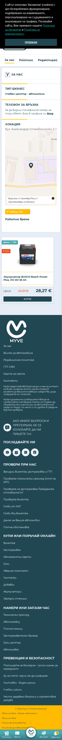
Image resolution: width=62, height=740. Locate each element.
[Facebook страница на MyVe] (7, 455)
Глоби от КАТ (12, 506)
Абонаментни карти (17, 556)
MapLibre (12, 198)
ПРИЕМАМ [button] (31, 42)
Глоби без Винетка (15, 513)
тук (29, 434)
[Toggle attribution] (53, 198)
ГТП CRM (9, 366)
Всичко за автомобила (18, 353)
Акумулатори (12, 591)
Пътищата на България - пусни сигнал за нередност (30, 667)
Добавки (8, 584)
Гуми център (12, 642)
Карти (17, 737)
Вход (50, 113)
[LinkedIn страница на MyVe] (25, 455)
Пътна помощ (12, 628)
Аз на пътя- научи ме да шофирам (25, 675)
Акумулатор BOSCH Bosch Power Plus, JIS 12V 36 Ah (25, 278)
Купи (27, 299)
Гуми (6, 563)
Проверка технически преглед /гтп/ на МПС (29, 480)
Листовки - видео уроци (19, 682)
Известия (55, 735)
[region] (31, 168)
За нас (9, 60)
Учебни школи (12, 689)
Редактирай (47, 60)
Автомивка (11, 649)
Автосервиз (11, 621)
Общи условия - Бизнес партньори (19, 713)
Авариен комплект (15, 570)
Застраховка (11, 550)
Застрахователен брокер (20, 635)
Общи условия (9, 718)
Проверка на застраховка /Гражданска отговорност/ (28, 490)
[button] (25, 34)
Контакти (10, 380)
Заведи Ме (16, 211)
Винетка (9, 543)
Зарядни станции (15, 598)
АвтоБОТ (43, 737)
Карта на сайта (14, 373)
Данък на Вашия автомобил (21, 520)
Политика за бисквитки (14, 723)
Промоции (6, 737)
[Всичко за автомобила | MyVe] (31, 732)
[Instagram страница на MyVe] (16, 455)
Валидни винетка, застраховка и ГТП (27, 471)
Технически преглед (16, 614)
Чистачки (9, 577)
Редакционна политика (18, 359)
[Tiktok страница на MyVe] (35, 455)
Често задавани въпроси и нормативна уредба (29, 698)
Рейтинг (26, 60)
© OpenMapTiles (27, 198)
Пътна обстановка (16, 527)
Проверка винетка (16, 499)
